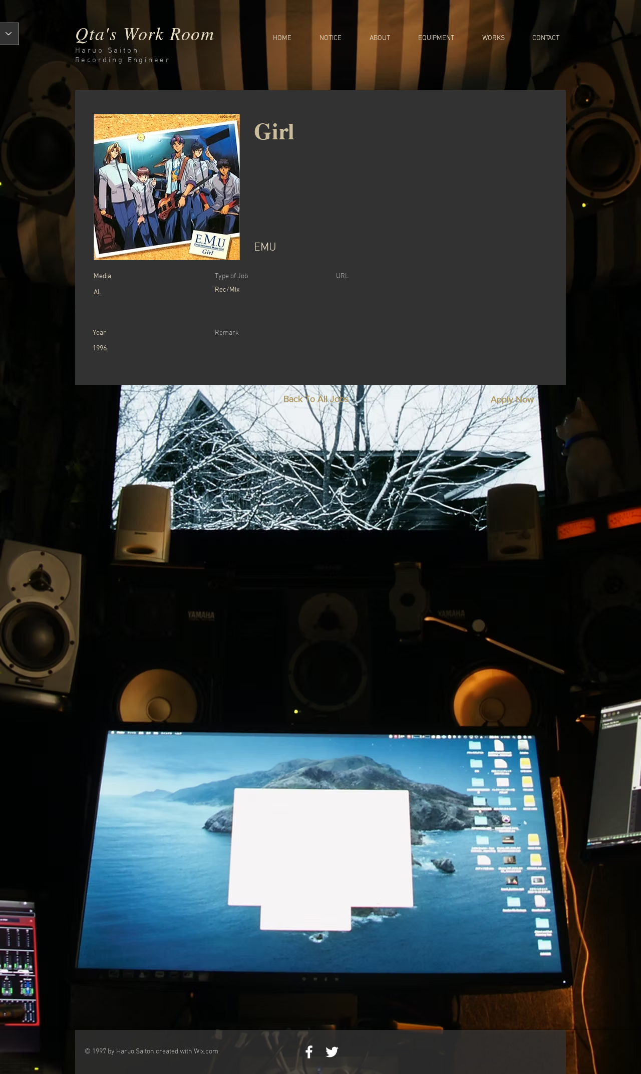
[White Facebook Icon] (308, 1051)
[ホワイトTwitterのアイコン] (332, 1051)
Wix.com (206, 1051)
